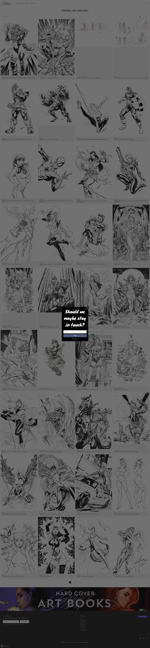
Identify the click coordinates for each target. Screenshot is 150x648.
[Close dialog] (87, 308)
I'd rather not (75, 338)
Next (75, 335)
